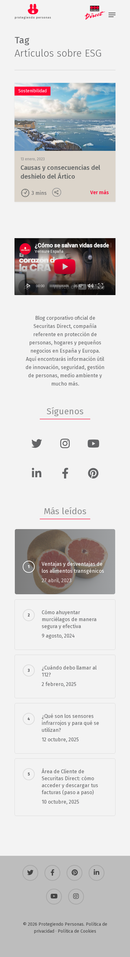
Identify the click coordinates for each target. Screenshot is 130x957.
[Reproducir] (29, 285)
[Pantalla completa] (100, 285)
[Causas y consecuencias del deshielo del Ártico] (65, 142)
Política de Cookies (77, 931)
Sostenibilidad (32, 91)
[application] (65, 266)
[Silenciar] (90, 285)
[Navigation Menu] (112, 15)
